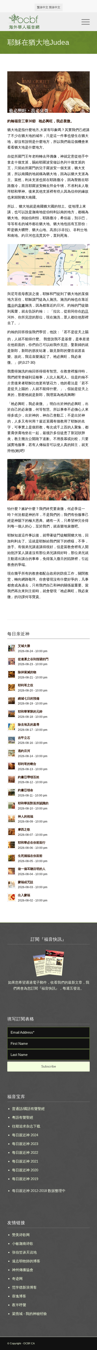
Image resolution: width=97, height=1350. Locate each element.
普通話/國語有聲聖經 (28, 1109)
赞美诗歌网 (21, 1235)
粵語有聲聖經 (22, 1117)
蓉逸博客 (19, 1296)
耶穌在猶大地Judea (38, 42)
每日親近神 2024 (25, 1135)
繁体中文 (42, 7)
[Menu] (83, 21)
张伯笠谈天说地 (24, 1252)
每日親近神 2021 (25, 1161)
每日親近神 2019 (25, 1179)
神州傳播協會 (22, 1270)
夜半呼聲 (19, 1305)
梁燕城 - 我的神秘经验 (29, 1314)
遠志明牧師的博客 (26, 1261)
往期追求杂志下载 (26, 1126)
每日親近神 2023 (25, 1144)
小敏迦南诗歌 (22, 1243)
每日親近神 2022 (25, 1152)
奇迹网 (17, 1279)
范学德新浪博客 (24, 1287)
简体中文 (54, 7)
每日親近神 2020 (25, 1170)
